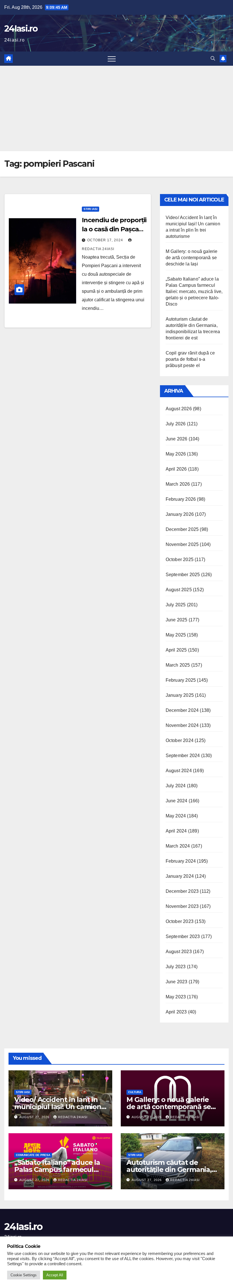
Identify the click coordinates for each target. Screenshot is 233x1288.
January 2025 (180, 695)
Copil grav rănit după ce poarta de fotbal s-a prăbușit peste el (190, 359)
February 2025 (181, 680)
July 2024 (176, 785)
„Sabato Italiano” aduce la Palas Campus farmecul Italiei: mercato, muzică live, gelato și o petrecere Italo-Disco (194, 291)
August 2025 (179, 589)
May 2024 (176, 815)
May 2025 (176, 634)
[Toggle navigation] (111, 58)
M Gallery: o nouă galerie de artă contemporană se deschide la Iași (192, 257)
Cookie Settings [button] (24, 1275)
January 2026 (180, 514)
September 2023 (183, 936)
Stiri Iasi (90, 209)
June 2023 (177, 981)
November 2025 (182, 544)
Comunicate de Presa (33, 1155)
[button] (213, 58)
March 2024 (178, 846)
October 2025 (180, 559)
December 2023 (182, 891)
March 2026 (178, 484)
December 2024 (182, 710)
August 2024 (179, 770)
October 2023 (180, 921)
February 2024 (181, 861)
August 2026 (179, 408)
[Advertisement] (116, 108)
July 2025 (176, 604)
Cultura (134, 1092)
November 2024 (182, 725)
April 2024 (176, 831)
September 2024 (183, 755)
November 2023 (182, 906)
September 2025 (183, 574)
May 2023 (176, 996)
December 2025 (182, 529)
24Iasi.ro (21, 28)
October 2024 (180, 740)
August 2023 (179, 951)
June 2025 (177, 619)
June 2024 (177, 800)
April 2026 (176, 469)
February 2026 (181, 499)
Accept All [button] (54, 1275)
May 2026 (176, 454)
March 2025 (178, 665)
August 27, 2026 (35, 1117)
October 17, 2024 (105, 240)
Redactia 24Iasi (73, 1117)
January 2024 (180, 876)
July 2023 (176, 966)
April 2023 (176, 1011)
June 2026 (177, 438)
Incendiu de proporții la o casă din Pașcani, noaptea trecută (114, 229)
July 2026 (176, 423)
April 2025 (176, 650)
